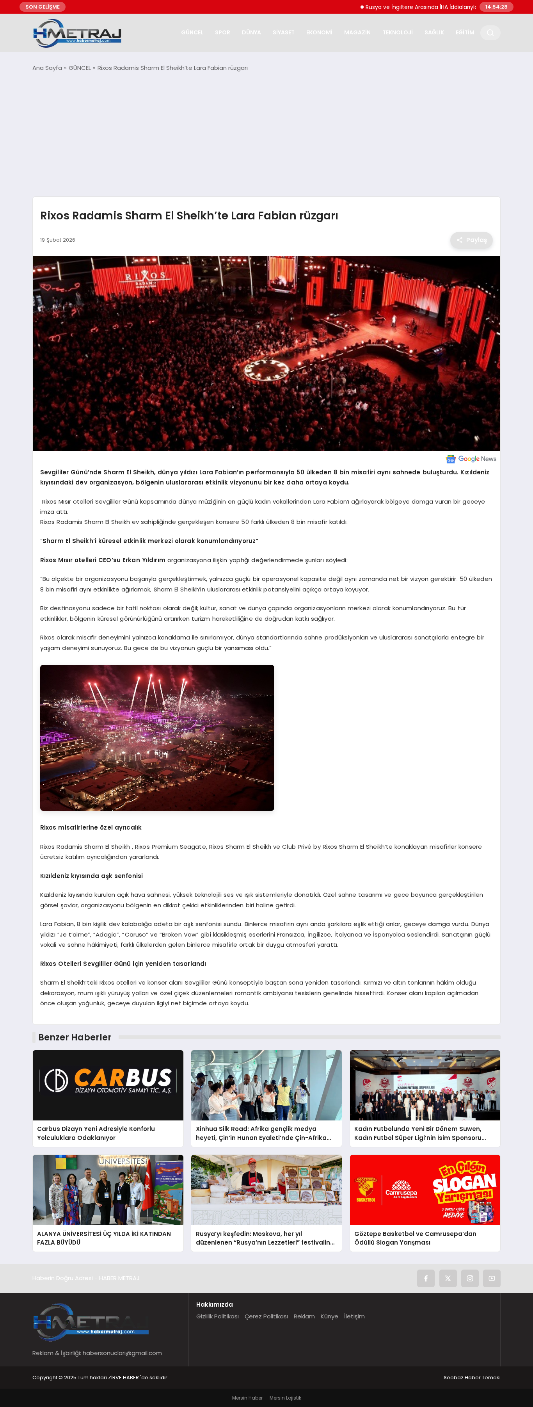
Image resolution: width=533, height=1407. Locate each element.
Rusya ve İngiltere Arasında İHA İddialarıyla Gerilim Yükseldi (409, 7)
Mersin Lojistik (285, 1398)
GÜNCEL (192, 32)
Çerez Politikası (266, 1316)
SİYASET (284, 32)
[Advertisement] (266, 134)
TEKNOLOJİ (397, 32)
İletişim (354, 1316)
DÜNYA (251, 32)
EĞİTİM (465, 32)
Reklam (304, 1316)
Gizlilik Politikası (217, 1316)
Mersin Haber (247, 1398)
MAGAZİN (357, 32)
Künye (329, 1316)
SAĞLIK (434, 32)
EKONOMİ (319, 32)
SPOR (222, 32)
